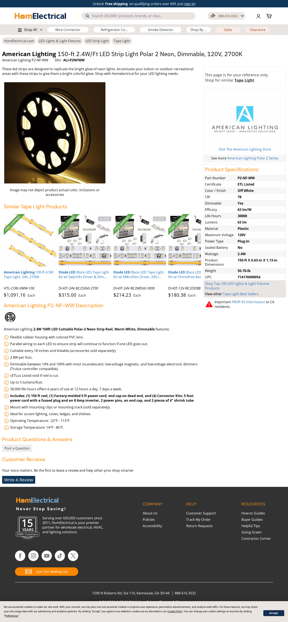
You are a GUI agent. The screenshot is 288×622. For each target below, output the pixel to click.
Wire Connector (67, 29)
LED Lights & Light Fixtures (60, 41)
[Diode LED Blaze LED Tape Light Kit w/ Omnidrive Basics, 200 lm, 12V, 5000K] (194, 240)
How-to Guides (253, 513)
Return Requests (199, 526)
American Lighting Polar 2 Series (253, 158)
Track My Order (198, 519)
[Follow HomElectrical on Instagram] (33, 556)
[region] (102, 255)
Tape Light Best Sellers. (241, 294)
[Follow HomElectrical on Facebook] (20, 556)
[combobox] (139, 16)
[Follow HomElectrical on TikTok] (60, 556)
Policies (149, 519)
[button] (226, 16)
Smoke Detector (161, 29)
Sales (228, 29)
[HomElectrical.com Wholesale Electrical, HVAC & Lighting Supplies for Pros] (41, 15)
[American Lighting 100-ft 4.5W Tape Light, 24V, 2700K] (30, 240)
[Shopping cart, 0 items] (269, 15)
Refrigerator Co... (114, 29)
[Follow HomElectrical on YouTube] (47, 556)
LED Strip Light (97, 41)
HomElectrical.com (19, 41)
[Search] (87, 16)
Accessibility (152, 526)
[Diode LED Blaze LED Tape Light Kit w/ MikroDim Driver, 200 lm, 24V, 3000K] (139, 240)
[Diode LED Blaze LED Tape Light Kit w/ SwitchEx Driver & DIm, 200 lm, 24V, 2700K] (85, 240)
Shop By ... (198, 29)
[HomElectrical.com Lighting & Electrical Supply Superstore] (37, 500)
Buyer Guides (252, 519)
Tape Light (122, 41)
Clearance (257, 29)
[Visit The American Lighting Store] (245, 119)
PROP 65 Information (248, 302)
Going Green (251, 532)
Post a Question (17, 448)
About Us (150, 513)
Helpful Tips (250, 526)
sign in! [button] (189, 3)
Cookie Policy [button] (174, 611)
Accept (273, 613)
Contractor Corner (256, 538)
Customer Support (201, 513)
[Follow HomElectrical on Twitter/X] (73, 556)
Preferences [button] (11, 615)
